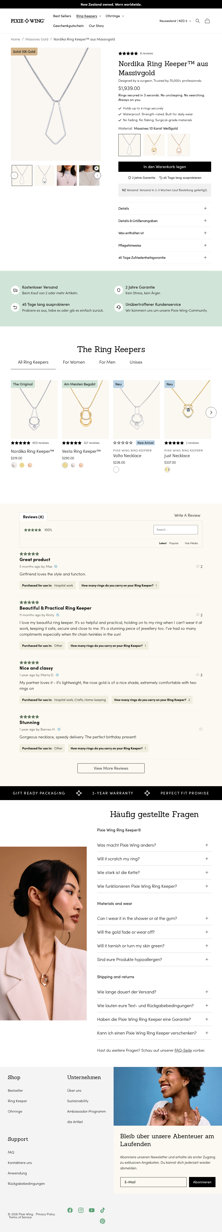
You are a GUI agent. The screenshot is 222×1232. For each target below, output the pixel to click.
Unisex (136, 362)
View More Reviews (111, 768)
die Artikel (75, 1121)
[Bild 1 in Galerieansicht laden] (22, 175)
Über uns (74, 1090)
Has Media (191, 543)
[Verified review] (55, 566)
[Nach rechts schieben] (97, 175)
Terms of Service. (20, 1217)
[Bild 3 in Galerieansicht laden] (67, 175)
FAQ (11, 1152)
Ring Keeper (17, 1100)
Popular (173, 543)
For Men (107, 362)
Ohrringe (15, 1111)
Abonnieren (202, 1182)
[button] (88, 16)
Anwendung (17, 1173)
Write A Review (187, 515)
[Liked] (200, 729)
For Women (74, 362)
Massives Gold (36, 39)
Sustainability (77, 1100)
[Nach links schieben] (14, 175)
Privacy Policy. (45, 1214)
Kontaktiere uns (20, 1162)
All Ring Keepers (33, 362)
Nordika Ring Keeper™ (32, 451)
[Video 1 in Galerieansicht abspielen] (89, 175)
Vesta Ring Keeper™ (81, 451)
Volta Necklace (127, 455)
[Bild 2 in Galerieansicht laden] (44, 175)
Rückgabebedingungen (26, 1183)
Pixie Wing (26, 1214)
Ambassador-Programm (86, 1111)
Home (15, 39)
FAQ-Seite (183, 1050)
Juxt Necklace (177, 455)
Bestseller (15, 1090)
